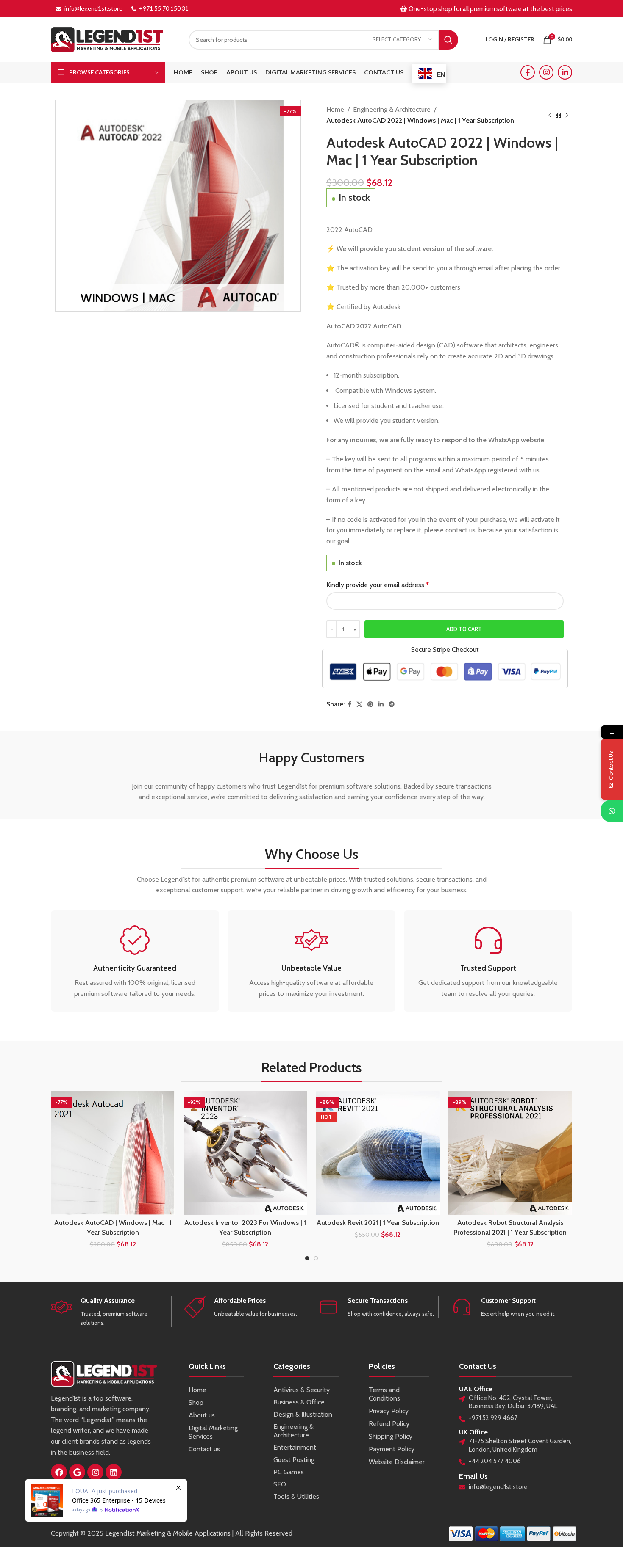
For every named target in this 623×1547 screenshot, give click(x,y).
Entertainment (294, 1447)
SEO (279, 1484)
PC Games (288, 1472)
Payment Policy (391, 1449)
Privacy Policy (389, 1411)
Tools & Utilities (296, 1496)
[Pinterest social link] (370, 704)
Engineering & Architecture (392, 109)
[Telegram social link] (391, 704)
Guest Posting (293, 1460)
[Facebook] (59, 1472)
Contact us (204, 1449)
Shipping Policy (390, 1436)
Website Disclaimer (397, 1462)
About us (202, 1415)
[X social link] (359, 704)
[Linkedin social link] (565, 72)
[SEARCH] (448, 40)
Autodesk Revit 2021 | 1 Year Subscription (378, 1223)
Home (335, 109)
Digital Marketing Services (213, 1432)
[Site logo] (107, 39)
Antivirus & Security (301, 1390)
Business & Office (299, 1402)
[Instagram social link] (546, 72)
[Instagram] (95, 1472)
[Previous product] (549, 115)
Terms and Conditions (384, 1394)
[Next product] (566, 115)
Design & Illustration (302, 1414)
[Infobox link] (135, 961)
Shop (196, 1402)
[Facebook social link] (527, 72)
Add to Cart (464, 629)
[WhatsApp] (612, 811)
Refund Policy (389, 1424)
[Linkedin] (114, 1472)
